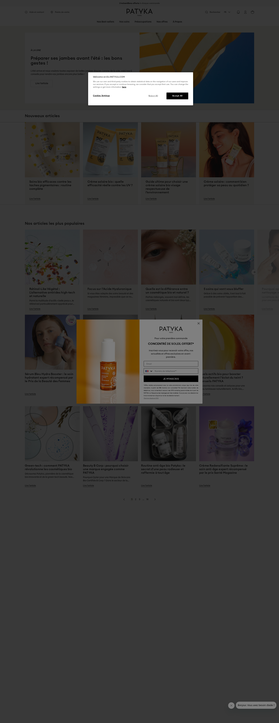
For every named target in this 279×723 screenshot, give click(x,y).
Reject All (153, 96)
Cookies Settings (101, 96)
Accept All (177, 96)
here (124, 87)
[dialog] (140, 88)
